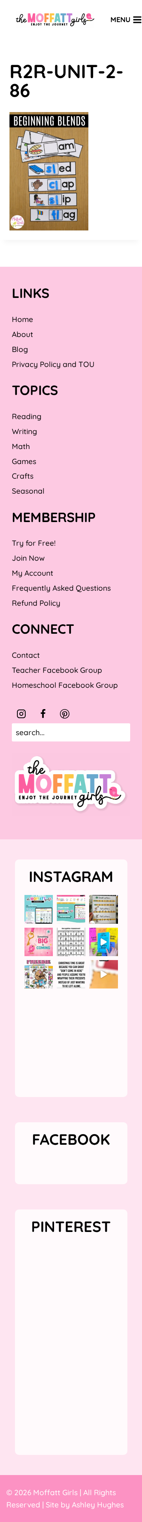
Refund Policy (36, 603)
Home (22, 319)
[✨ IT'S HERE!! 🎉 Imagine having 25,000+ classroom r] (38, 909)
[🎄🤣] (71, 974)
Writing (24, 431)
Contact (26, 655)
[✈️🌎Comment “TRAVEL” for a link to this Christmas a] (103, 974)
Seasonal (28, 491)
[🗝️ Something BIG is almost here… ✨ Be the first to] (38, 942)
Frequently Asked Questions (61, 588)
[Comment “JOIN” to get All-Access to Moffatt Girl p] (71, 909)
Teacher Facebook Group (57, 670)
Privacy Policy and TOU (53, 364)
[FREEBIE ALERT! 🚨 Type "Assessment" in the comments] (71, 942)
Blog (20, 349)
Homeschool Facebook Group (65, 685)
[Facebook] (43, 713)
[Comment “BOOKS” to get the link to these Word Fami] (103, 942)
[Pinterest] (64, 713)
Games (24, 461)
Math (21, 446)
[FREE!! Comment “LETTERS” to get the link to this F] (103, 909)
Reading (26, 416)
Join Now (28, 558)
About (22, 334)
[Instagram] (21, 713)
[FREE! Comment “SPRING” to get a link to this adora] (38, 974)
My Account (32, 573)
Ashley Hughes (98, 1504)
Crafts (23, 476)
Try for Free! (34, 543)
